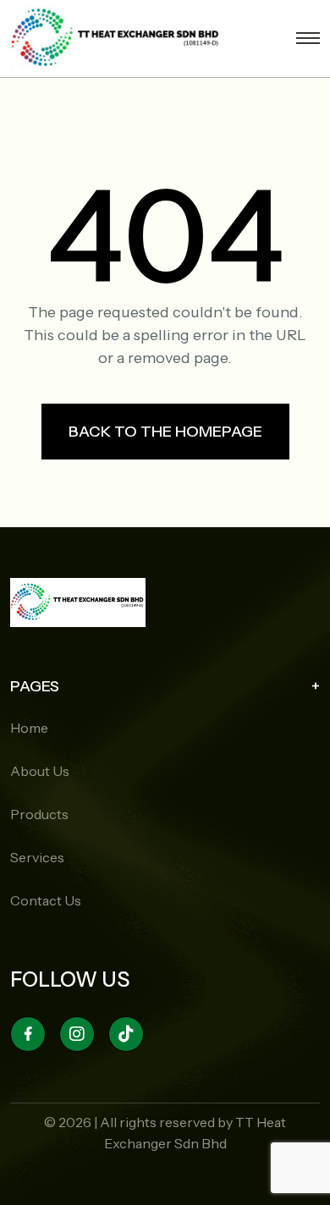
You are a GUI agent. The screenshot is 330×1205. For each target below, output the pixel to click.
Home (29, 727)
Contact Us (45, 900)
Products (39, 814)
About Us (39, 770)
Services (37, 857)
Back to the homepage (165, 431)
